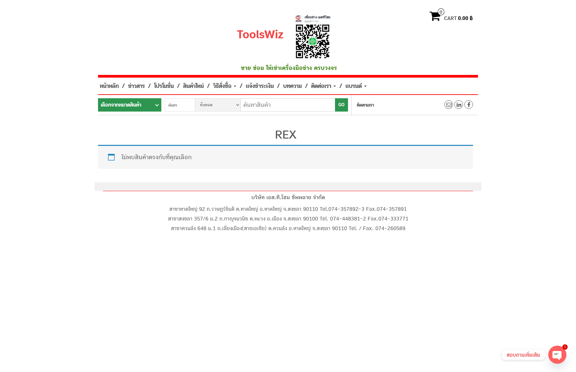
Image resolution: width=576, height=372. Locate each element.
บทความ (292, 86)
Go (341, 105)
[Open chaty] (557, 355)
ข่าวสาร (136, 86)
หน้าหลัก (109, 86)
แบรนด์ (354, 86)
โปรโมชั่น (164, 86)
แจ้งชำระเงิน (260, 86)
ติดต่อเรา (322, 86)
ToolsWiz (260, 35)
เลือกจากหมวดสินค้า (121, 105)
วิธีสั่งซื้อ (223, 86)
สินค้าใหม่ (193, 86)
